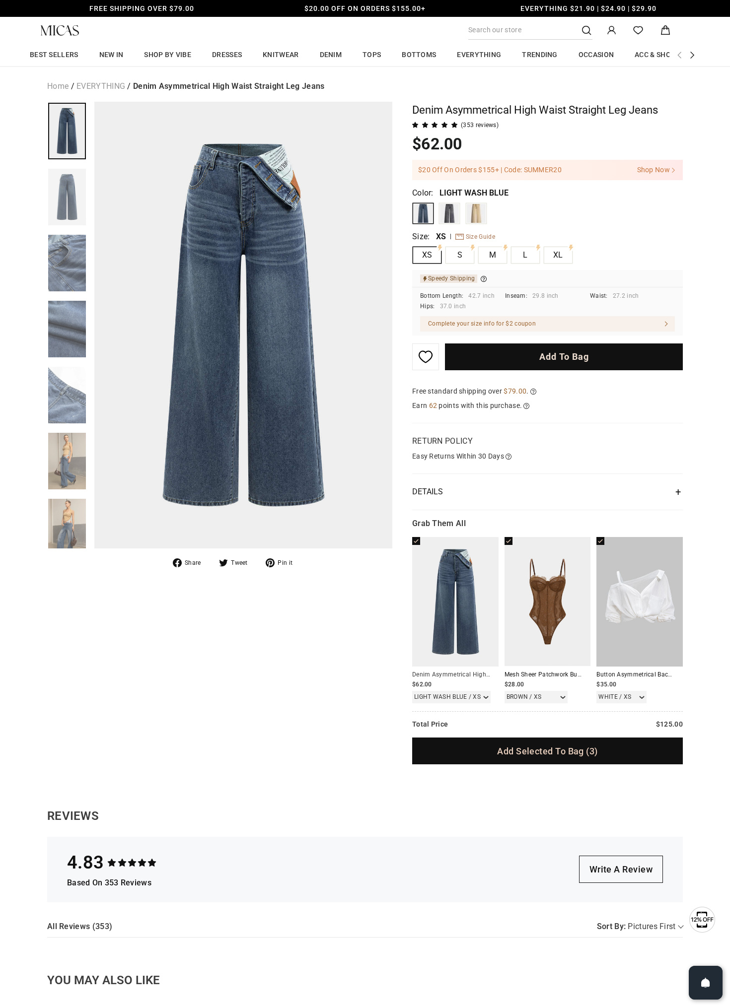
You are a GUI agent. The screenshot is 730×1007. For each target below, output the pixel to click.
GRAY (449, 213)
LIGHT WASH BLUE (423, 213)
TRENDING (539, 55)
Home (58, 86)
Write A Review (621, 869)
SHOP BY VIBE (167, 55)
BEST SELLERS (54, 55)
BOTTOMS (419, 55)
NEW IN (111, 55)
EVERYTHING (479, 55)
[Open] (706, 983)
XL (558, 255)
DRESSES (227, 55)
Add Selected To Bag (547, 751)
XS (427, 255)
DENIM (331, 55)
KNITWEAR (280, 55)
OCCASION (596, 55)
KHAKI (476, 213)
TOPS (372, 55)
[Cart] (665, 30)
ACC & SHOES (657, 55)
